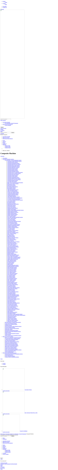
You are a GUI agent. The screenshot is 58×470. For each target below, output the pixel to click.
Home (1, 433)
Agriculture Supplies (6, 122)
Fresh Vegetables (8, 125)
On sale (4, 363)
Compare (4, 453)
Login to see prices (6, 390)
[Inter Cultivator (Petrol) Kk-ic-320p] (14, 412)
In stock (4, 364)
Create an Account (3, 462)
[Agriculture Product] (14, 389)
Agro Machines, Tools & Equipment (11, 123)
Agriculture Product (28, 389)
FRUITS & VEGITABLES (8, 124)
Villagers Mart (7, 145)
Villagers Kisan (7, 147)
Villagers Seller (7, 146)
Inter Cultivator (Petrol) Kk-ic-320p (31, 412)
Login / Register (5, 454)
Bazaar (4, 433)
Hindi (6, 2)
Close (1, 358)
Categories (2, 156)
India (6, 4)
